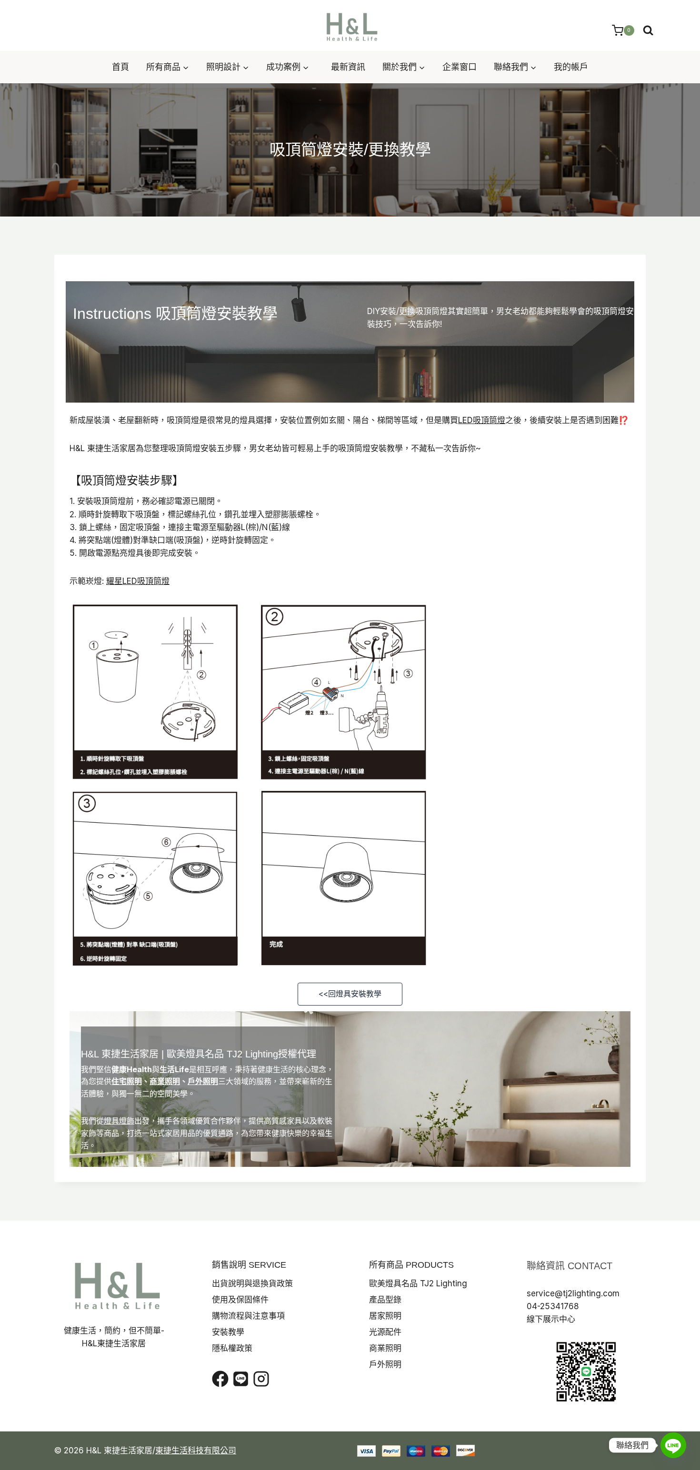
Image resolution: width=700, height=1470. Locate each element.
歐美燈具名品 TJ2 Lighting (418, 1283)
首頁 (120, 67)
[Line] (673, 1445)
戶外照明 (203, 1081)
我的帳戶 (571, 67)
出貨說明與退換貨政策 (252, 1283)
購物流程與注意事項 (248, 1316)
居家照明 (385, 1316)
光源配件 (385, 1332)
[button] (350, 994)
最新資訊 (348, 67)
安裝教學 (228, 1332)
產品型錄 (385, 1299)
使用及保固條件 (240, 1299)
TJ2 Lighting (252, 1054)
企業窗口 (459, 67)
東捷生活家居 (130, 1054)
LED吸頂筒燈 (481, 420)
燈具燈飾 (119, 1120)
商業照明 (165, 1081)
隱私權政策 (232, 1348)
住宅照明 (126, 1081)
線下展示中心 (551, 1319)
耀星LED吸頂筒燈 (138, 581)
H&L (90, 1054)
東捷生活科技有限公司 (195, 1450)
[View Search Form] (648, 30)
